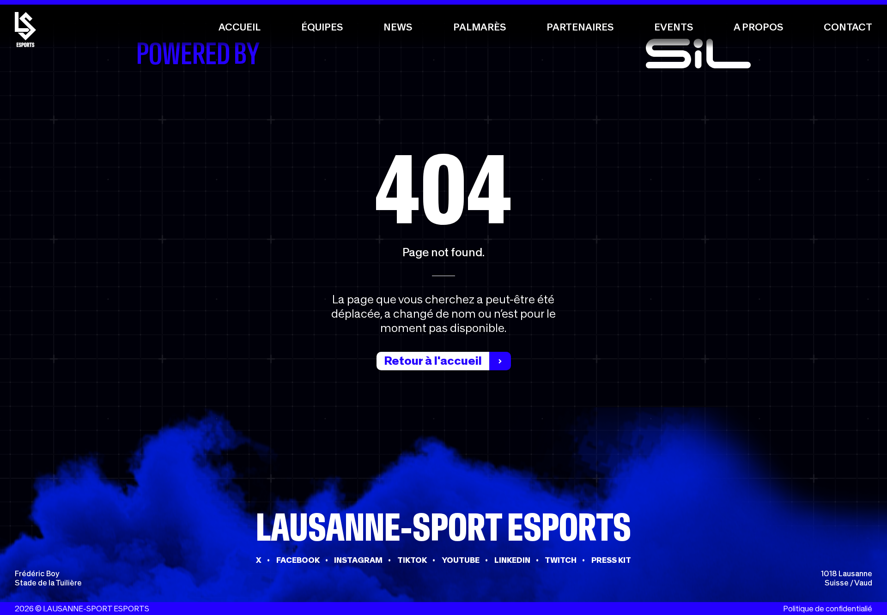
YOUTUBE (461, 560)
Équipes (322, 27)
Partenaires (580, 27)
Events (673, 27)
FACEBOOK (298, 560)
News (397, 27)
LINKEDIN (512, 560)
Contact (848, 27)
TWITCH (561, 560)
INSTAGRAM (358, 560)
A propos (758, 27)
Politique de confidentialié (827, 608)
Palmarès (479, 27)
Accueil (240, 27)
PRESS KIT (611, 560)
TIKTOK (412, 560)
